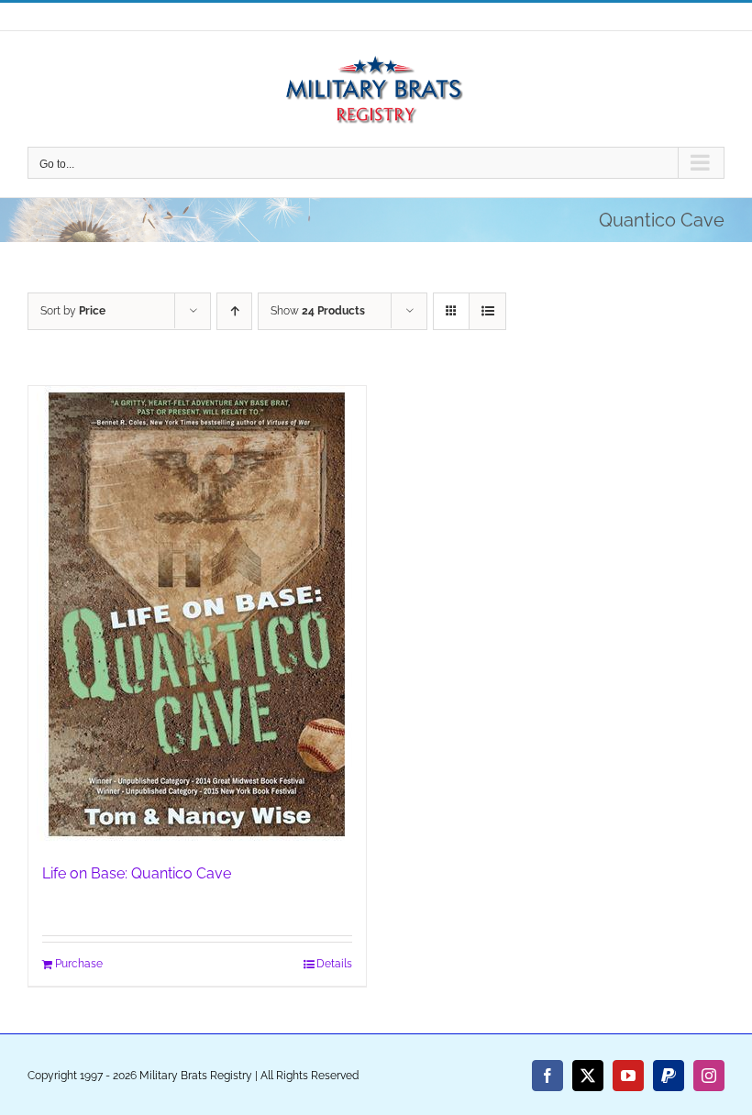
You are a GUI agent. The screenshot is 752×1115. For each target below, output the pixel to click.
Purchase (79, 963)
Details (334, 963)
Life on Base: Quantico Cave (136, 873)
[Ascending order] (234, 311)
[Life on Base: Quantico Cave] (197, 615)
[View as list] (487, 311)
